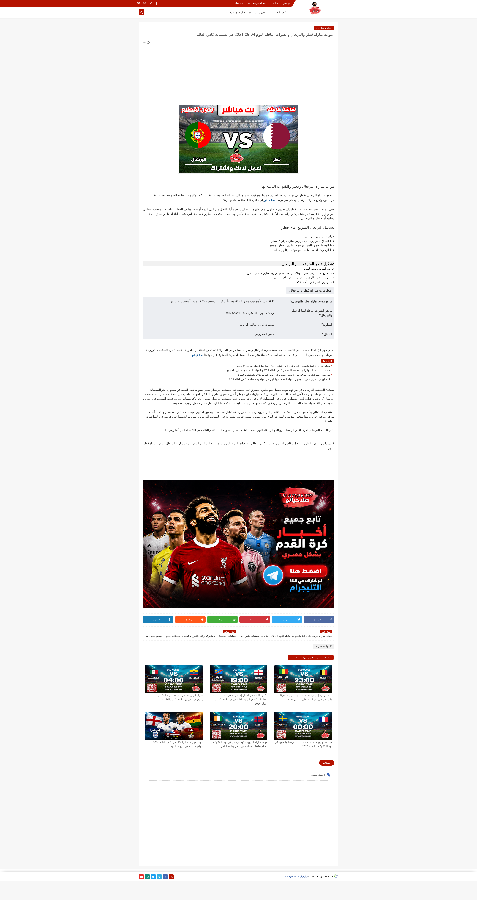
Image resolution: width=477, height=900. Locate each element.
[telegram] (150, 3)
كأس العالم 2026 (276, 12)
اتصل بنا (275, 3)
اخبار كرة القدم (238, 12)
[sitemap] (171, 876)
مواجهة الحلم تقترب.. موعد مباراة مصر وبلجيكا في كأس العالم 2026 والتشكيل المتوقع (283, 374)
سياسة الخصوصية (261, 3)
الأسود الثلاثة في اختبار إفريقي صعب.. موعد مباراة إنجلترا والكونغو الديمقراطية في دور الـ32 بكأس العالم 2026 (239, 699)
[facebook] (156, 3)
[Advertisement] (238, 71)
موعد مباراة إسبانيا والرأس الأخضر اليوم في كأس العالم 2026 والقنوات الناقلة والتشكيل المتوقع (278, 370)
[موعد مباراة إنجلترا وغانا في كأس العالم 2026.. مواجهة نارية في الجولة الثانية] (174, 726)
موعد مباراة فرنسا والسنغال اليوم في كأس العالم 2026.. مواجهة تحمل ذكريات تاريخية (283, 365)
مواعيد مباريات (323, 28)
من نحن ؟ (285, 3)
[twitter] (138, 3)
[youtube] (141, 876)
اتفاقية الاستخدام (242, 3)
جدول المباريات (256, 12)
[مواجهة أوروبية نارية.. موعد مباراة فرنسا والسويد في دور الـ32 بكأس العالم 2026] (303, 726)
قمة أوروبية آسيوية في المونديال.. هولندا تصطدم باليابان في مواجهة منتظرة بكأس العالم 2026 (279, 379)
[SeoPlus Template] (335, 876)
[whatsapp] (144, 3)
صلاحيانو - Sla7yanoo (296, 876)
